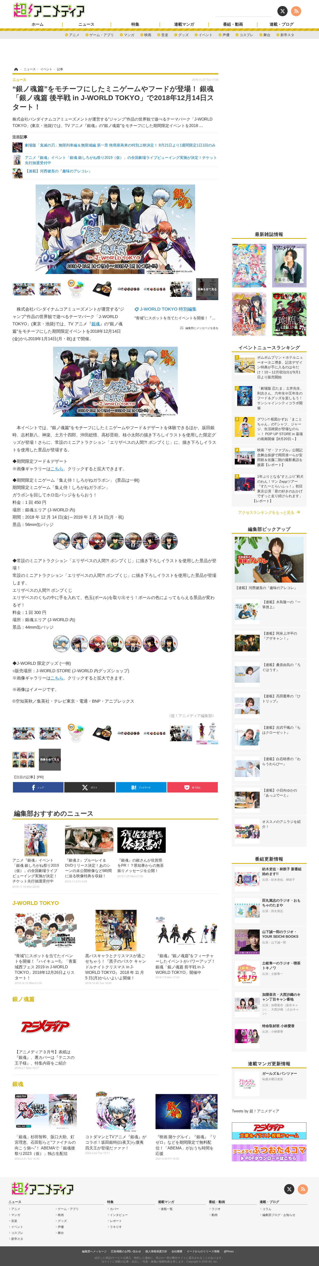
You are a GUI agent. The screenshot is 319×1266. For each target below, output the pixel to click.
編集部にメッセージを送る (201, 328)
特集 (135, 24)
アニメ (74, 34)
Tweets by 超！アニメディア (255, 1111)
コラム (266, 1209)
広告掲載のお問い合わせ (126, 1251)
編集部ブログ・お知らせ (278, 1215)
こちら (57, 468)
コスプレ (246, 34)
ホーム (38, 24)
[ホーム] (15, 69)
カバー (114, 1209)
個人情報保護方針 (156, 1251)
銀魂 (95, 324)
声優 (226, 34)
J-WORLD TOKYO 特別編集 (168, 309)
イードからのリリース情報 (203, 1251)
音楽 (164, 34)
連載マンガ (184, 24)
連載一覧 (167, 1209)
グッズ (183, 34)
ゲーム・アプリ (101, 34)
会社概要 (176, 1251)
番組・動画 (233, 24)
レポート (116, 1221)
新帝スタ (287, 34)
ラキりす (116, 1227)
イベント (206, 34)
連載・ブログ (282, 24)
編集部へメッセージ (94, 1251)
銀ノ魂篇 (23, 999)
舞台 (266, 34)
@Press (229, 1251)
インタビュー (119, 1215)
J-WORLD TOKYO (35, 903)
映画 (147, 34)
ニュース (86, 24)
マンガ (129, 34)
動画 (215, 1215)
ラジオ (216, 1209)
